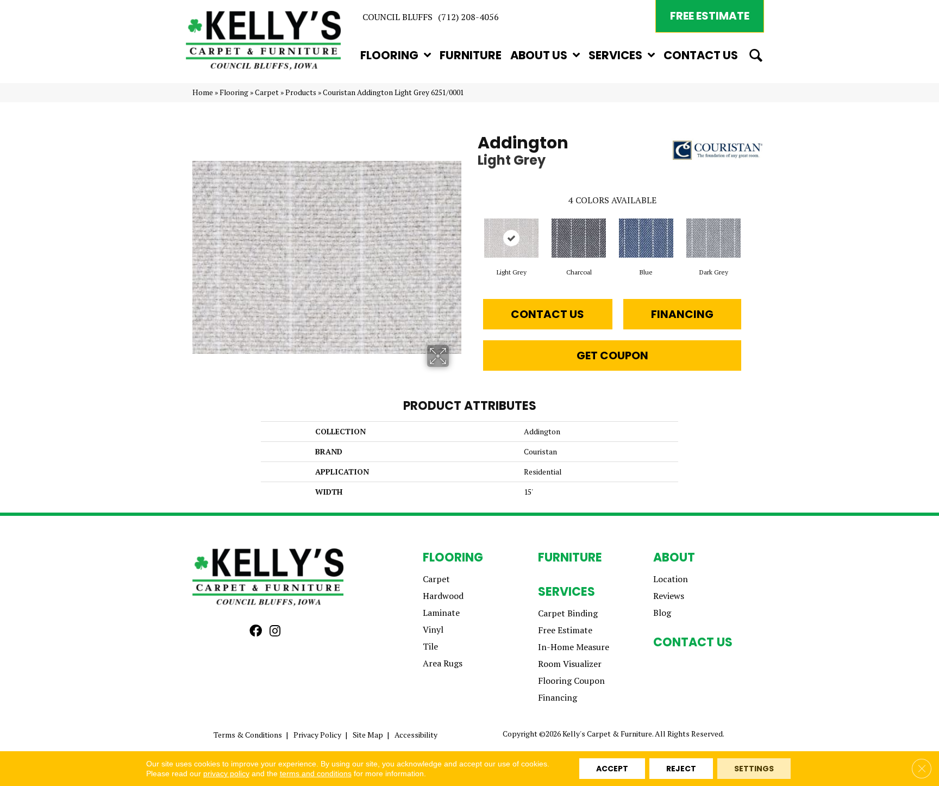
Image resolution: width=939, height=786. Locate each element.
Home (202, 92)
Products (300, 92)
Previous (472, 227)
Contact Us (547, 314)
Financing (682, 314)
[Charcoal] (579, 238)
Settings (754, 768)
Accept (612, 768)
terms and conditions (316, 773)
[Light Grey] (511, 238)
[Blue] (646, 238)
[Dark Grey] (713, 238)
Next (752, 227)
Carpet (267, 92)
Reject (681, 768)
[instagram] (275, 631)
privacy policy (226, 773)
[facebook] (255, 631)
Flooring (234, 92)
